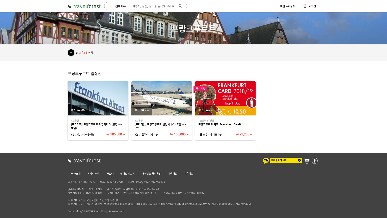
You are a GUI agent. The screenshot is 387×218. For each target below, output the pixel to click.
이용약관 (189, 173)
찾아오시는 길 (127, 173)
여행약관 (172, 173)
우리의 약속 (93, 173)
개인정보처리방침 (151, 173)
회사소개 (76, 173)
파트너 (110, 173)
